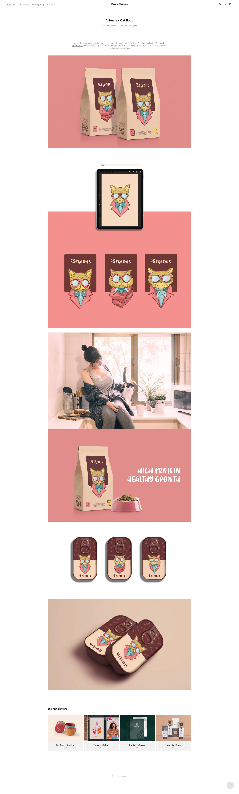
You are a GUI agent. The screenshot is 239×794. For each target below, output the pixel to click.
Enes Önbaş (119, 4)
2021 (125, 776)
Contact (51, 4)
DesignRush (77, 45)
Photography (38, 4)
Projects (11, 4)
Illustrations (23, 4)
